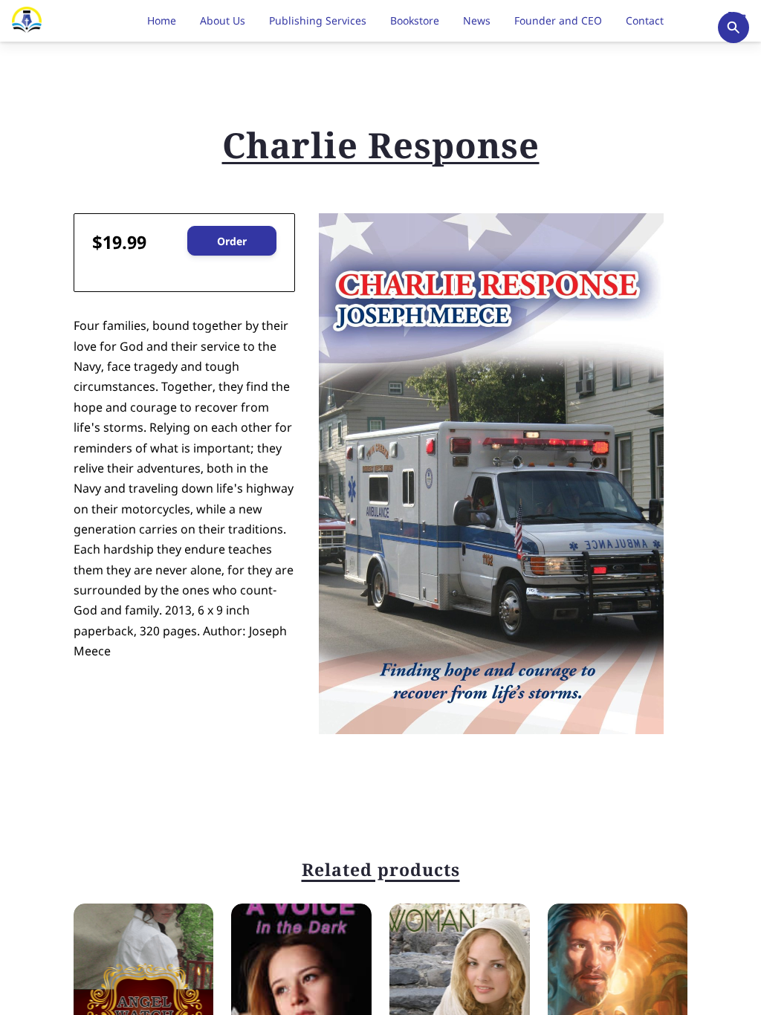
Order (232, 241)
